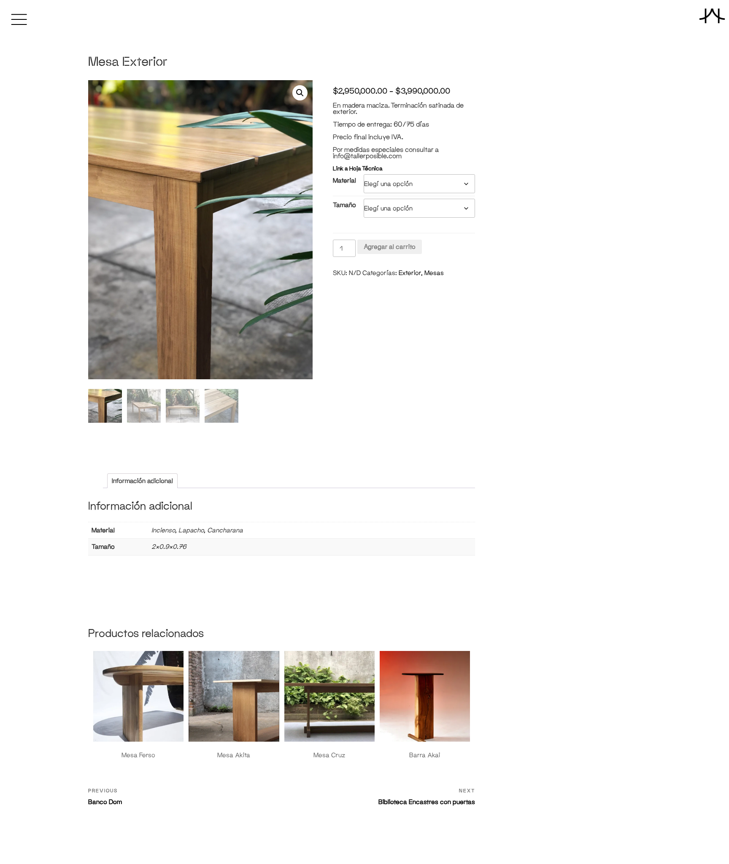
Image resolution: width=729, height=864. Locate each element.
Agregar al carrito (390, 246)
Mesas (434, 272)
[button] (300, 92)
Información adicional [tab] (142, 480)
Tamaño (344, 204)
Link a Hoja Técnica (358, 168)
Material (344, 180)
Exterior (410, 272)
